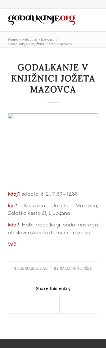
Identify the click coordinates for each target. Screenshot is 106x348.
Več (12, 244)
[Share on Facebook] (14, 305)
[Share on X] (27, 305)
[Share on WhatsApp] (40, 305)
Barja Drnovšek (76, 268)
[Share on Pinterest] (53, 305)
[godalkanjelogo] (44, 20)
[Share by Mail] (91, 305)
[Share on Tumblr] (78, 305)
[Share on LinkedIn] (66, 305)
